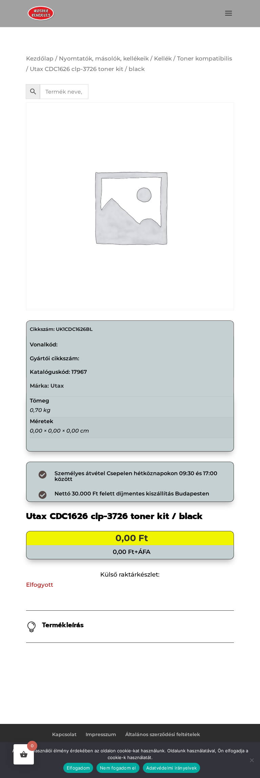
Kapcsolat (64, 734)
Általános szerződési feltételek (162, 734)
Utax (57, 386)
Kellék (163, 58)
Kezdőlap (39, 58)
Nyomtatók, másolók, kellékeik (104, 58)
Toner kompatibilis (204, 58)
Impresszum (101, 734)
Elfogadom (78, 768)
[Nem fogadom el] (251, 760)
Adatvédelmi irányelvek (171, 768)
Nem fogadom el (118, 768)
